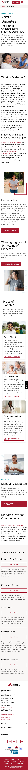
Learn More (14, 564)
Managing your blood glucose (11, 142)
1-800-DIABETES (5, 717)
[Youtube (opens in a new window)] (22, 741)
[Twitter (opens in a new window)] (18, 741)
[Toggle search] (22, 2)
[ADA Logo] (6, 2)
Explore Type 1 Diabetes (12, 356)
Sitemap (6, 759)
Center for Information (6, 707)
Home (3, 6)
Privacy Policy (20, 759)
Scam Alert (21, 761)
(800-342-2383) (5, 719)
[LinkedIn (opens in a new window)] (14, 741)
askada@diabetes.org (6, 714)
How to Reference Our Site (10, 761)
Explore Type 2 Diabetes (12, 396)
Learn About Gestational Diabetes (12, 439)
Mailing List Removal (9, 763)
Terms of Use (20, 763)
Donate (17, 2)
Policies (12, 759)
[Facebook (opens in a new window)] (6, 741)
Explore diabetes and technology (12, 525)
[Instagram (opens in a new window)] (10, 741)
